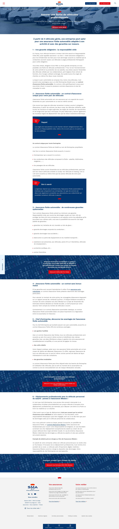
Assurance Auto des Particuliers (57, 498)
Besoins (10, 9)
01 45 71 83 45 (91, 3)
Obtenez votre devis (59, 27)
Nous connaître (32, 497)
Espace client (105, 3)
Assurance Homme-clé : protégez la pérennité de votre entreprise (58, 495)
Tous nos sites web (33, 508)
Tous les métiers (81, 501)
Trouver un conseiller (59, 527)
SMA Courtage (36, 500)
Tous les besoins (54, 501)
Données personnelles (57, 516)
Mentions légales (42, 516)
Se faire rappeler (70, 527)
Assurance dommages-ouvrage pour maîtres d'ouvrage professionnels (58, 492)
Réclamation (30, 516)
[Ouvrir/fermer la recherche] (115, 3)
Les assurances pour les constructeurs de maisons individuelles (86, 488)
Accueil (5, 9)
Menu (4, 3)
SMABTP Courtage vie (30, 502)
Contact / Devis (48, 527)
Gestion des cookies (87, 516)
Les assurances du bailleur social (85, 498)
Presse (41, 504)
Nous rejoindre (34, 504)
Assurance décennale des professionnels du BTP (56, 488)
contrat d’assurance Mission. (56, 424)
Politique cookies (72, 516)
